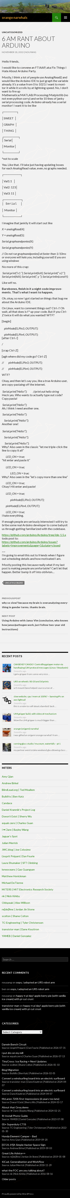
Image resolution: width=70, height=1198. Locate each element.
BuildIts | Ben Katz (13, 796)
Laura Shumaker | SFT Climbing (20, 862)
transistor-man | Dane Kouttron (20, 929)
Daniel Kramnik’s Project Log (18, 809)
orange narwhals (14, 17)
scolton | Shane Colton (15, 916)
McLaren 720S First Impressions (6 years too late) (30, 1098)
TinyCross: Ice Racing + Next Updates (24, 1061)
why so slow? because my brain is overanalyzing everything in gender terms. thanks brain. (35, 603)
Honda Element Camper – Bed (19, 1136)
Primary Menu (65, 17)
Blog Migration (10, 1069)
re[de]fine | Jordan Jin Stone (18, 909)
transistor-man (10, 1005)
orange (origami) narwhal (26, 728)
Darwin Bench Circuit (14, 1044)
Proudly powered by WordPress (18, 1193)
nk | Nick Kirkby (11, 896)
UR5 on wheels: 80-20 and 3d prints (31, 681)
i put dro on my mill (12, 1052)
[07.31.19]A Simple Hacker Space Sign (24, 1144)
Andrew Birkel (10, 783)
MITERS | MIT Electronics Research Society (27, 889)
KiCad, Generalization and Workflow (23, 1161)
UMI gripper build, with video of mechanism (35, 713)
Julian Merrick (10, 842)
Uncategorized (12, 32)
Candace (7, 803)
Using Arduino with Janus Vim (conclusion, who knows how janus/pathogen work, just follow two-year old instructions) (35, 623)
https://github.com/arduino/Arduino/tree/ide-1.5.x (34, 535)
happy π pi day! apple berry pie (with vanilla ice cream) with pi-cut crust (33, 1007)
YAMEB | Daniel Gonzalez (16, 935)
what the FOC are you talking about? (23, 1170)
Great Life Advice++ (14, 1153)
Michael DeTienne (12, 882)
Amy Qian (7, 776)
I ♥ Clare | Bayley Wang (15, 829)
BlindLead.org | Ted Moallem (18, 789)
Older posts (9, 1179)
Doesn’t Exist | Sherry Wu (17, 816)
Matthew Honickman (14, 876)
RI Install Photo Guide (15, 1115)
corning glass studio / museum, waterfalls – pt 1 (37, 743)
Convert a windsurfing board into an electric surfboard (33, 1078)
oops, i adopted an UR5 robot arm (35, 982)
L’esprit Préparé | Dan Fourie (18, 856)
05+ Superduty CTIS (14, 1124)
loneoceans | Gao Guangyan (18, 869)
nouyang (30, 52)
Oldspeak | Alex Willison (16, 902)
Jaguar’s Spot (10, 836)
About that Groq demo (15, 1107)
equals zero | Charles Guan (17, 823)
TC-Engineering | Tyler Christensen (22, 922)
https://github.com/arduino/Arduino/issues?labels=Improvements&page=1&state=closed (31, 543)
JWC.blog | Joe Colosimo (16, 849)
